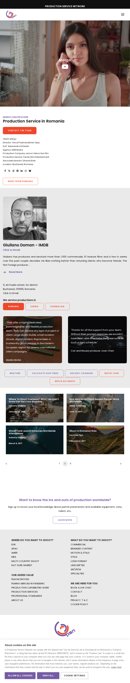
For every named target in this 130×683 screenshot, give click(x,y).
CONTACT (76, 591)
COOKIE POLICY (79, 604)
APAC (14, 548)
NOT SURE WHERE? (21, 565)
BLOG (74, 595)
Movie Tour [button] (111, 373)
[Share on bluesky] (30, 171)
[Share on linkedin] (21, 171)
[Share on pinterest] (17, 171)
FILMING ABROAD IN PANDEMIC (28, 583)
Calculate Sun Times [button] (45, 373)
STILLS (74, 556)
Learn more (116, 667)
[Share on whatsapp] (26, 171)
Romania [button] (13, 306)
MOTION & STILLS (80, 552)
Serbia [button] (34, 306)
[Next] (120, 464)
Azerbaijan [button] (57, 306)
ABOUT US (17, 600)
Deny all (48, 675)
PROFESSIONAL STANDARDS (26, 595)
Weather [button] (15, 373)
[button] (122, 14)
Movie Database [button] (65, 381)
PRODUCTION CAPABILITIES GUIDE (30, 587)
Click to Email (11, 250)
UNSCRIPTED (78, 565)
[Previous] (10, 464)
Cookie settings (74, 675)
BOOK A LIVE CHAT (81, 587)
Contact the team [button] (19, 130)
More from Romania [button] (20, 181)
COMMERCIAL (78, 544)
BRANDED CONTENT (82, 548)
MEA (13, 556)
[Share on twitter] (9, 171)
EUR (13, 544)
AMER (14, 552)
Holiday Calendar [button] (81, 373)
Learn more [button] (65, 520)
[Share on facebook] (5, 171)
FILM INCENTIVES (20, 579)
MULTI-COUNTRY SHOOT (25, 561)
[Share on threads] (13, 171)
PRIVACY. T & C (79, 600)
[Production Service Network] (11, 14)
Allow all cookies (20, 675)
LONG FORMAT (79, 561)
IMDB (43, 245)
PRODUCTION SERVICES (24, 591)
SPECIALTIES (77, 573)
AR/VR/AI (76, 569)
